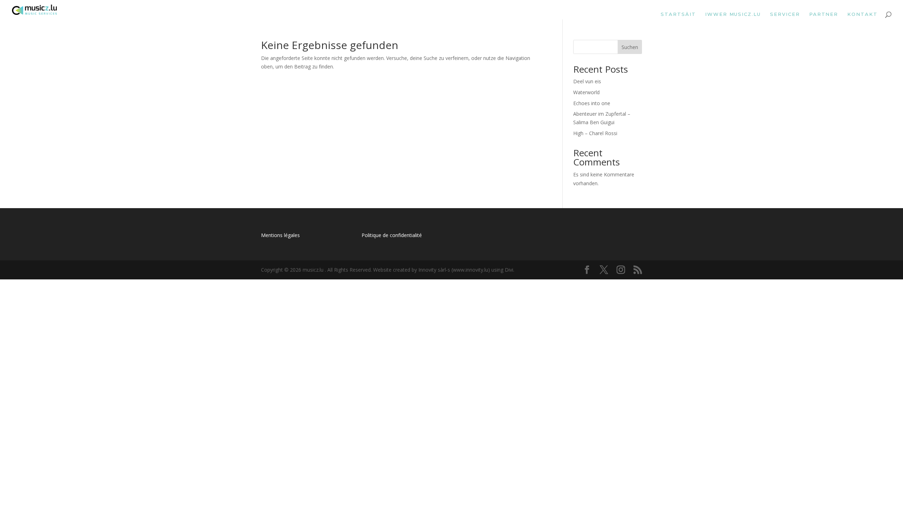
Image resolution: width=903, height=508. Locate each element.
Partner (823, 14)
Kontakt (862, 14)
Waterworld (586, 92)
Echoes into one (591, 103)
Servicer (785, 14)
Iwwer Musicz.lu (733, 14)
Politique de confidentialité (392, 235)
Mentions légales (280, 235)
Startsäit (678, 14)
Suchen (630, 47)
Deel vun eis (587, 81)
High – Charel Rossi (595, 133)
